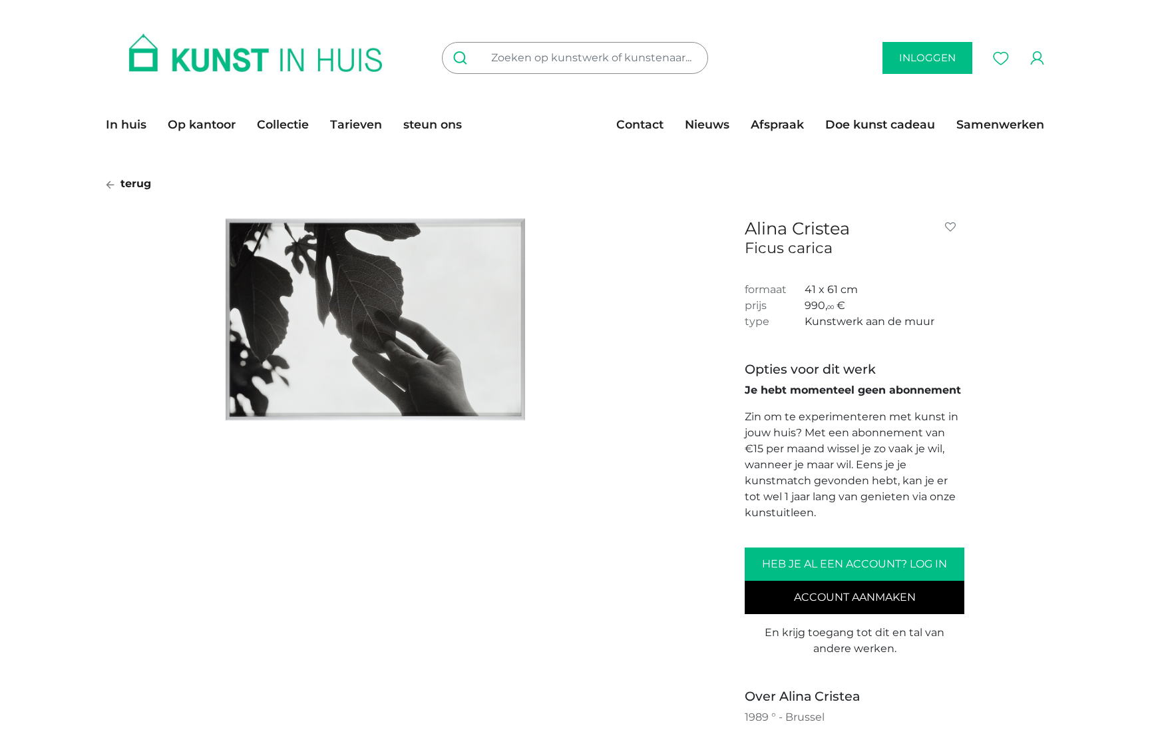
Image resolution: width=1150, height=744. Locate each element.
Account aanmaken (855, 597)
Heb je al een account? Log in (854, 564)
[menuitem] (131, 125)
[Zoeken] (463, 58)
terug (134, 183)
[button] (953, 227)
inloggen (927, 57)
